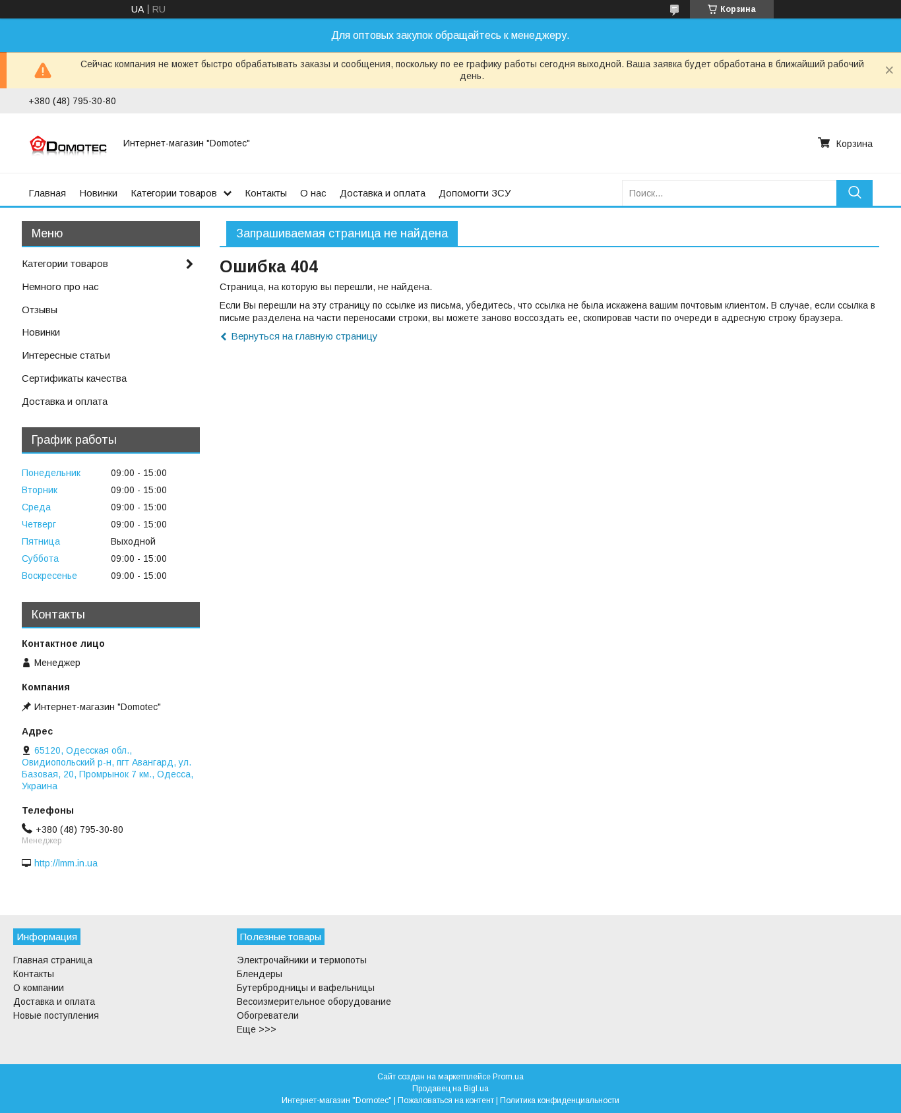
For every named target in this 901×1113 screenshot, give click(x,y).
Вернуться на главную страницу (304, 336)
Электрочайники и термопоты (302, 960)
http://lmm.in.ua (66, 863)
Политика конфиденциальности (559, 1100)
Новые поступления (56, 1015)
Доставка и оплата (382, 192)
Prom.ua (508, 1076)
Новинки (98, 192)
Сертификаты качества (74, 378)
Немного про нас (60, 286)
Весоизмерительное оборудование (314, 1001)
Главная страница (52, 960)
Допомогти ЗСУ (475, 192)
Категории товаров (174, 192)
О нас (313, 192)
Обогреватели (268, 1015)
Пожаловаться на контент (446, 1100)
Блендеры (259, 974)
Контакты (266, 192)
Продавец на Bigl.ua (450, 1088)
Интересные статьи (66, 355)
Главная (47, 192)
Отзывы (39, 309)
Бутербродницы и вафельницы (306, 987)
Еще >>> (256, 1029)
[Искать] (854, 193)
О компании (38, 987)
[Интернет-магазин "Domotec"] (68, 143)
